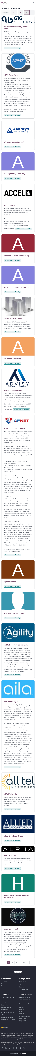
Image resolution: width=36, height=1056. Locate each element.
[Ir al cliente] (18, 19)
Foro (2, 986)
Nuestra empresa (24, 997)
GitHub (21, 985)
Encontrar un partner (7, 1017)
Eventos (21, 1007)
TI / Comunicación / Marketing (12, 48)
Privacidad (22, 1018)
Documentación (6, 984)
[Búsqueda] (14, 12)
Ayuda (3, 1001)
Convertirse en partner (8, 1019)
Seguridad (22, 1020)
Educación (4, 1009)
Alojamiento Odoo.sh (7, 997)
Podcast (21, 1009)
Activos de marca (24, 999)
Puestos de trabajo (25, 1004)
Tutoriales (4, 981)
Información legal (24, 1016)
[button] (33, 2)
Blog (20, 1011)
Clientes (21, 1013)
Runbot (21, 987)
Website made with (16, 1053)
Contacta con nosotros (26, 1002)
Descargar (22, 981)
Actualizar (4, 1003)
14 (24, 962)
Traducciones (23, 989)
